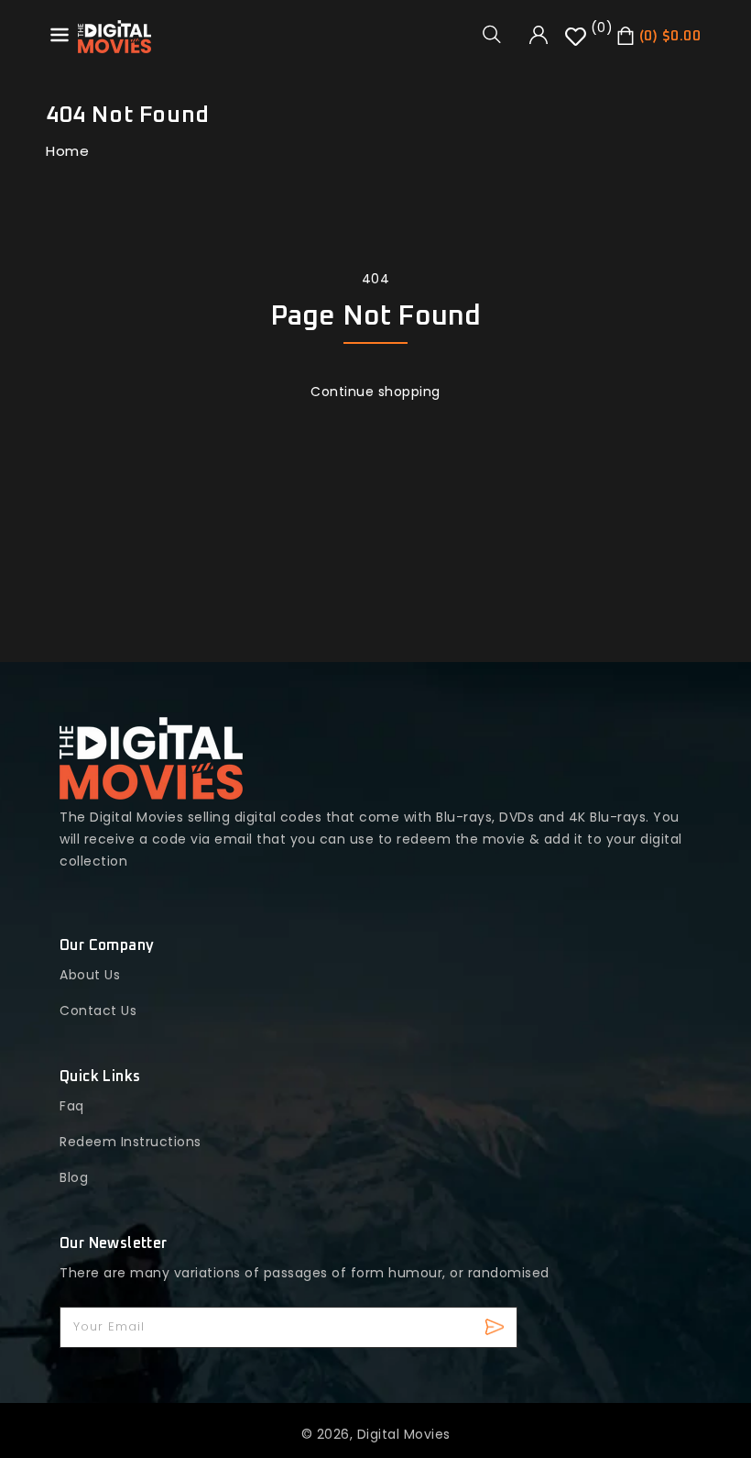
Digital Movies (404, 1434)
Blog (74, 1177)
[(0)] (578, 43)
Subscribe (496, 1327)
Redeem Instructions (130, 1141)
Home (67, 150)
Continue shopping (375, 391)
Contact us (98, 1010)
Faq (72, 1106)
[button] (498, 34)
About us (90, 975)
